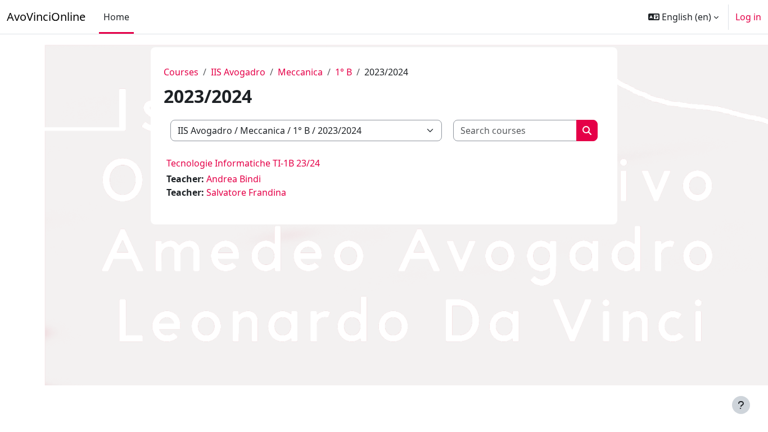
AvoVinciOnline (46, 16)
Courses (181, 72)
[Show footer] (741, 405)
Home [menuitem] (116, 17)
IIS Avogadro (238, 72)
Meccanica (300, 72)
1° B (343, 72)
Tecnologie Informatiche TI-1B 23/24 (243, 163)
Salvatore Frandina (246, 192)
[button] (683, 17)
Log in (748, 17)
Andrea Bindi (233, 179)
